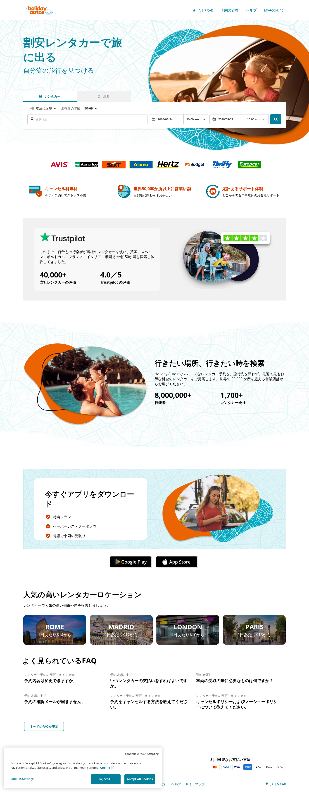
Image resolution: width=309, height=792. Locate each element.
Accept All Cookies (140, 779)
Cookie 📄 (107, 768)
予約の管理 (230, 10)
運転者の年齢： (77, 108)
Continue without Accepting (142, 753)
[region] (83, 768)
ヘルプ (251, 10)
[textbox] (87, 119)
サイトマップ (194, 784)
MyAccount (273, 10)
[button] (131, 562)
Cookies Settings (21, 779)
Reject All (105, 779)
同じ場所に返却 (41, 108)
